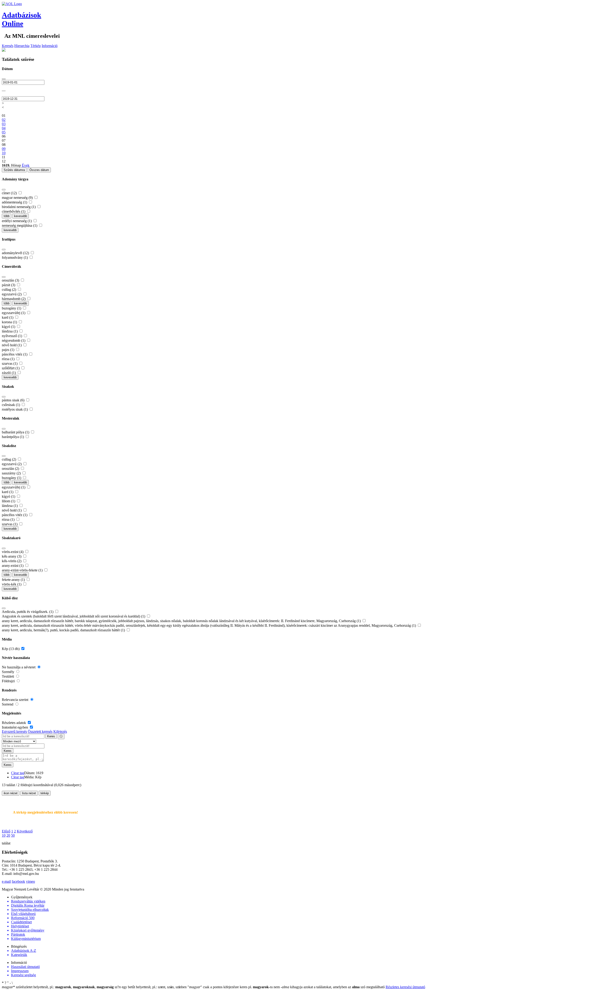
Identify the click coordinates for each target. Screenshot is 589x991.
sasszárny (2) (12, 473)
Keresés (7, 46)
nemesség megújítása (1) (20, 225)
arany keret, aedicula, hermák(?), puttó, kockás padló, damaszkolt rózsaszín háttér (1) (64, 630)
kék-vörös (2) (12, 561)
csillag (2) (9, 289)
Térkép (35, 46)
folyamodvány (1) (15, 257)
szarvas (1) (10, 363)
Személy (8, 672)
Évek (25, 165)
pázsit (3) (9, 285)
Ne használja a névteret (19, 667)
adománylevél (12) (16, 253)
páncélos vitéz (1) (15, 354)
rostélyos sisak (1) (15, 409)
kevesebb (20, 216)
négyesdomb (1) (14, 340)
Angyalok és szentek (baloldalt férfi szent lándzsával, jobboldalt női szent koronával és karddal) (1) (74, 616)
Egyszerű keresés (14, 731)
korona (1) (10, 322)
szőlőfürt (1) (11, 368)
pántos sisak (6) (13, 400)
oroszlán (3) (11, 280)
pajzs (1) (8, 350)
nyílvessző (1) (12, 336)
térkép (44, 793)
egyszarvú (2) (12, 294)
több (6, 216)
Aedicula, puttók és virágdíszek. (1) (28, 612)
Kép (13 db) (11, 649)
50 (13, 835)
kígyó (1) (9, 327)
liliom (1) (9, 501)
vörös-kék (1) (12, 584)
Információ (50, 46)
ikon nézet (10, 793)
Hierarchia (21, 46)
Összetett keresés (40, 731)
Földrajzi (9, 681)
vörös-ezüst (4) (13, 552)
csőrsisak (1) (11, 405)
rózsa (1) (8, 359)
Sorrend (8, 704)
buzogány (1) (12, 308)
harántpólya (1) (13, 437)
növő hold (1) (12, 345)
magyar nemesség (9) (18, 198)
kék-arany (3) (12, 556)
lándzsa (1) (10, 331)
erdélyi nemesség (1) (17, 221)
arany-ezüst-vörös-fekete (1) (22, 570)
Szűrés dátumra (14, 170)
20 (8, 835)
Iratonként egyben (15, 727)
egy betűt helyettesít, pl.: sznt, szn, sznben (151, 987)
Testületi (8, 676)
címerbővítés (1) (14, 211)
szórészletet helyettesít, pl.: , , (58, 987)
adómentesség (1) (15, 202)
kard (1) (8, 317)
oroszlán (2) (11, 469)
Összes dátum (39, 170)
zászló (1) (9, 373)
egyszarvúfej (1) (14, 313)
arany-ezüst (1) (13, 566)
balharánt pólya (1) (16, 432)
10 (4, 835)
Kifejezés (60, 731)
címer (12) (10, 193)
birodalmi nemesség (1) (19, 207)
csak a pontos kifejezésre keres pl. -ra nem (234, 987)
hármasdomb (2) (14, 299)
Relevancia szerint (15, 700)
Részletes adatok (14, 723)
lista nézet (29, 793)
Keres (51, 736)
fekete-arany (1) (14, 580)
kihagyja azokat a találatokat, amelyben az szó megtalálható (333, 987)
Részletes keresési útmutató (405, 987)
